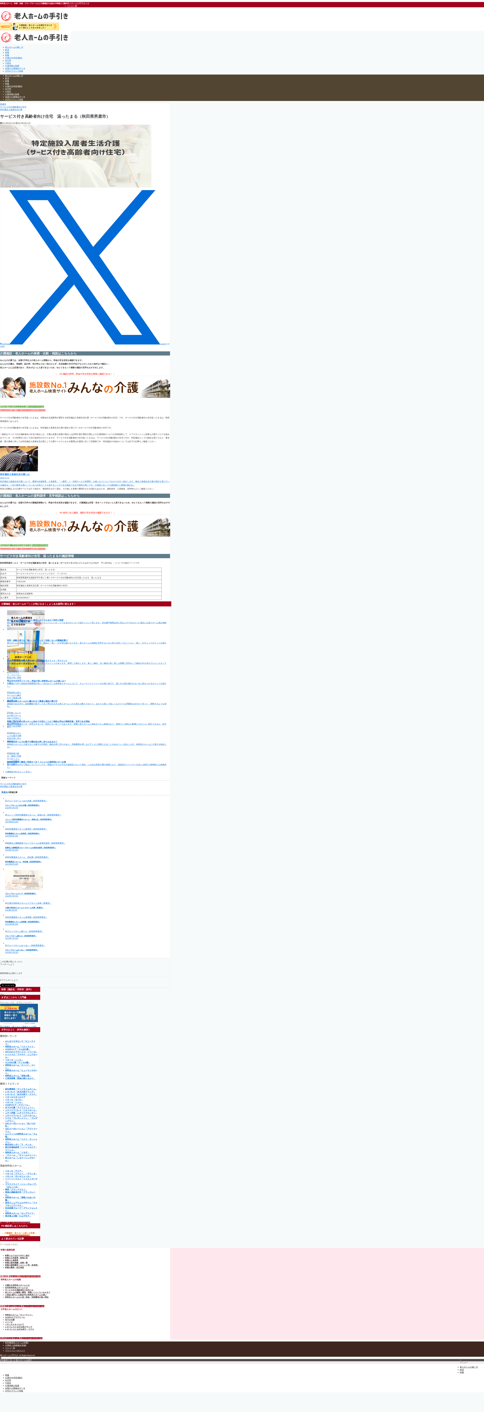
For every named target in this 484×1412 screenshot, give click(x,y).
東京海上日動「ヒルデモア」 (18, 1216)
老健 (7, 55)
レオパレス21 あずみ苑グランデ (18, 1327)
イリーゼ (9, 1322)
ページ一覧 (72, 6)
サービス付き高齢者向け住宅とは (19, 1290)
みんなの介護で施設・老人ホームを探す (23, 410)
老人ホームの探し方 (14, 47)
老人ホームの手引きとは (78, 3)
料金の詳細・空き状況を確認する (24, 545)
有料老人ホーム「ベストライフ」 (20, 1047)
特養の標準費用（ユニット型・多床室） (22, 1265)
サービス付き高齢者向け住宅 (13, 107)
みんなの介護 (20, 1236)
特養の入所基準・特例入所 (16, 1258)
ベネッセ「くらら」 (14, 1102)
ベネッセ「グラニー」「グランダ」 (21, 1174)
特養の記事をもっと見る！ (20, 1276)
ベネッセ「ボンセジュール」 (18, 1176)
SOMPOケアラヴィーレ (15, 1317)
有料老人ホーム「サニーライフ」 (19, 1315)
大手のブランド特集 (14, 71)
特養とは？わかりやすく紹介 (17, 1256)
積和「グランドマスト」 (16, 1189)
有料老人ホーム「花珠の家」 (18, 1076)
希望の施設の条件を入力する (22, 407)
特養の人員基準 (11, 1260)
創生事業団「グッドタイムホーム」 (21, 1089)
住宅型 (8, 60)
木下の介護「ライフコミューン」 (20, 1107)
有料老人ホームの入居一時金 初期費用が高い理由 (27, 1297)
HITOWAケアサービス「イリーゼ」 (21, 1052)
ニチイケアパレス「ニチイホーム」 (21, 1110)
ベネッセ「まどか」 (14, 1100)
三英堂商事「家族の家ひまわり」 (20, 1078)
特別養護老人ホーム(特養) (16, 1343)
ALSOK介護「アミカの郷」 (17, 1062)
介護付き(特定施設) (13, 58)
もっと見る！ (15, 1223)
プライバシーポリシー (15, 1351)
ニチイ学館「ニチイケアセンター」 (21, 1113)
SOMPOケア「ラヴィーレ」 (18, 1105)
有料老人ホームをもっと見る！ (22, 1306)
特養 (7, 52)
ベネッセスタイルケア (15, 1097)
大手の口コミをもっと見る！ (21, 1338)
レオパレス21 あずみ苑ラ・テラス (19, 1329)
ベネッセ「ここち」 (14, 1060)
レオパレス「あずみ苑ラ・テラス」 (21, 1094)
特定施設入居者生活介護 (11, 110)
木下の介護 (9, 1320)
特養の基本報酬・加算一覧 (16, 1263)
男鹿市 (3, 104)
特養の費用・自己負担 (14, 1267)
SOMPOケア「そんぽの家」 (18, 1049)
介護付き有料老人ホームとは (17, 1285)
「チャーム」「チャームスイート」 (21, 1155)
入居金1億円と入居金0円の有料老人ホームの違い (26, 1295)
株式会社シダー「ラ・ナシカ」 (19, 1144)
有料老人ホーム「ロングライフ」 (20, 1213)
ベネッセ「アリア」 (14, 1171)
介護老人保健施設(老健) (15, 1345)
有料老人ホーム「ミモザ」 (17, 1152)
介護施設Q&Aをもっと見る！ (18, 772)
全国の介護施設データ (15, 68)
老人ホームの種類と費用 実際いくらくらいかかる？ (27, 1292)
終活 (7, 50)
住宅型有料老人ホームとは (16, 1288)
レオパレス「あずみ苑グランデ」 (20, 1092)
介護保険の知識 (12, 66)
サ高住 (8, 63)
